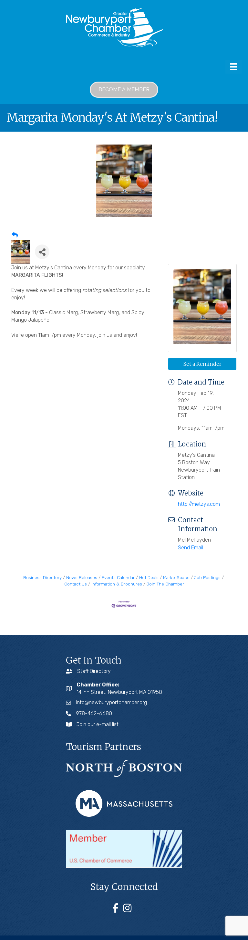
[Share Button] (42, 252)
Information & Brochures (116, 583)
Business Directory (42, 577)
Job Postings (207, 577)
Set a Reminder (202, 364)
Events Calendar (118, 577)
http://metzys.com (199, 504)
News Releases (81, 577)
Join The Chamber (165, 583)
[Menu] (233, 67)
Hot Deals (149, 577)
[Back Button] (15, 235)
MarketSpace (176, 577)
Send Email (190, 548)
